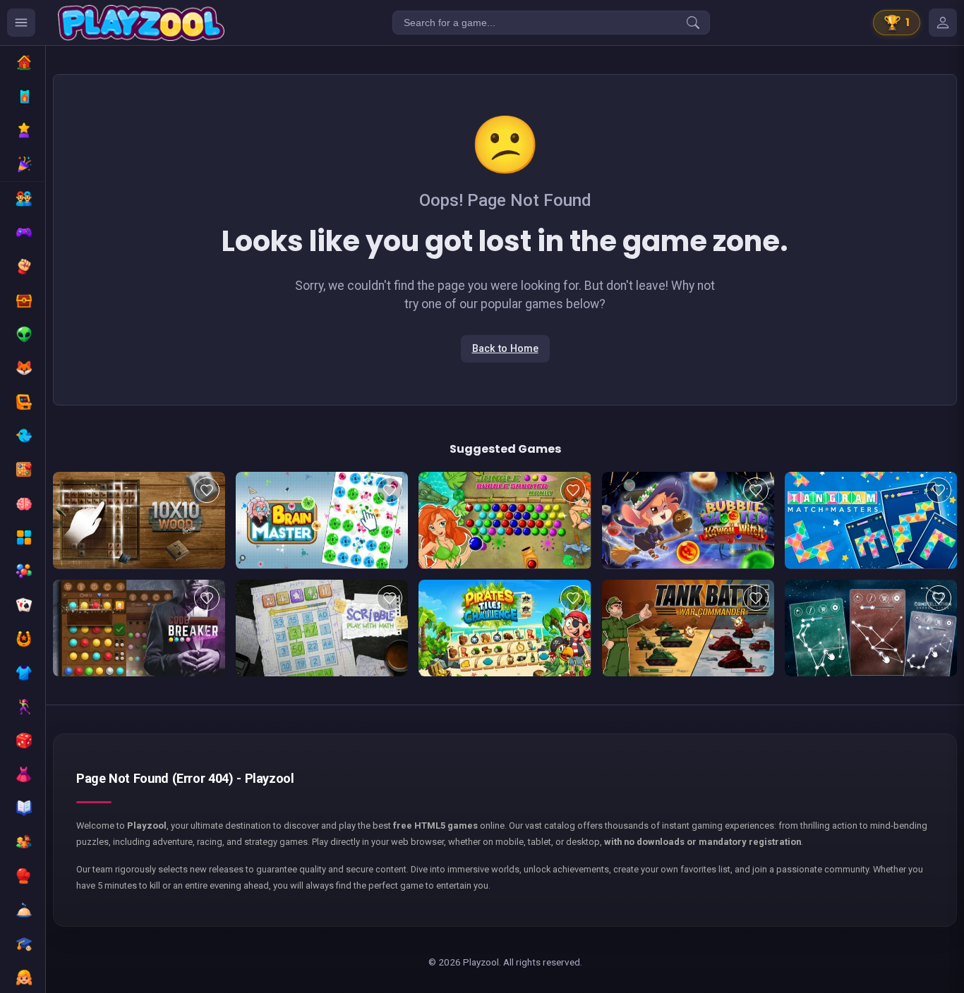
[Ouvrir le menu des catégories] (21, 22)
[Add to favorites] (206, 490)
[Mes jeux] (943, 22)
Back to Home (505, 349)
